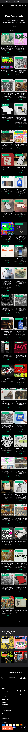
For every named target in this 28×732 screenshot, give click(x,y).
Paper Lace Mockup (7, 449)
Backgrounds (7, 217)
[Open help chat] (24, 728)
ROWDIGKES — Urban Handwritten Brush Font (21, 380)
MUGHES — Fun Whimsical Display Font (7, 472)
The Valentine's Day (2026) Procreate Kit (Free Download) (7, 48)
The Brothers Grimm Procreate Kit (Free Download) (7, 565)
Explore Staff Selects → (8, 633)
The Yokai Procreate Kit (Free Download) (21, 518)
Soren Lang (5, 191)
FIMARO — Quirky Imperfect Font (20, 47)
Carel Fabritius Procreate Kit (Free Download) (7, 403)
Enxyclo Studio (21, 49)
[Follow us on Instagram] (24, 691)
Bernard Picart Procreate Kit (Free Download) (7, 588)
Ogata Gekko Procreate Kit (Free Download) (20, 282)
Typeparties (8, 544)
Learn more (19, 1)
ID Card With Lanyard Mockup (7, 355)
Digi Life (5, 50)
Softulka (19, 451)
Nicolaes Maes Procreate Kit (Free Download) (7, 333)
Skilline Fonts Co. (8, 169)
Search (4, 694)
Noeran (7, 258)
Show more (14, 26)
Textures (10, 50)
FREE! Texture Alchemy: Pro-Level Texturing (21, 565)
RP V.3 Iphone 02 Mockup (7, 214)
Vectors (24, 451)
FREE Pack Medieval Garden (21, 449)
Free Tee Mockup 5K (7, 117)
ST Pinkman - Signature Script (21, 237)
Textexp (19, 567)
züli (5, 118)
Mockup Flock (21, 169)
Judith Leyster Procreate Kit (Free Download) (20, 95)
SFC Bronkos (7, 167)
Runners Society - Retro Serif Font (7, 542)
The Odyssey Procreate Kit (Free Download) (7, 519)
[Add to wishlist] (11, 34)
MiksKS (5, 450)
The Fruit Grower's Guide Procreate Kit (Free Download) (21, 496)
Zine (21, 213)
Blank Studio (19, 261)
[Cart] (25, 5)
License (4, 707)
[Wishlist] (20, 5)
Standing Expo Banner (20, 259)
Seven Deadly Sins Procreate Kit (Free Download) (7, 95)
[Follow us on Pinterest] (17, 694)
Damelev (8, 260)
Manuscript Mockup (21, 610)
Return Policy (5, 699)
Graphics (10, 72)
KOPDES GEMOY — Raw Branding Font (7, 237)
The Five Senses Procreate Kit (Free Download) (20, 71)
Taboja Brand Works (21, 123)
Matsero (5, 72)
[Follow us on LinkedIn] (21, 694)
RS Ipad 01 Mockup (21, 167)
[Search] (5, 5)
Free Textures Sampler (7, 379)
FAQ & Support (6, 691)
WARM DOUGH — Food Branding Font (21, 145)
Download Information (5, 703)
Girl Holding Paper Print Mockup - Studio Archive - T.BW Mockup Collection (7, 283)
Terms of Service (6, 710)
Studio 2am (19, 214)
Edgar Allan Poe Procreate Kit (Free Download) (7, 309)
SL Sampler (7, 189)
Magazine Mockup (20, 541)
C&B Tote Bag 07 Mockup (21, 190)
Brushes (24, 74)
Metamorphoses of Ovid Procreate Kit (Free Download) (7, 427)
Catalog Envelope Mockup (21, 588)
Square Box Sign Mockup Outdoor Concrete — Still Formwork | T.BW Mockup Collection (20, 120)
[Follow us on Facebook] (17, 691)
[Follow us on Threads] (21, 691)
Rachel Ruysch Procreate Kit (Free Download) (7, 145)
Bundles (11, 191)
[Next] (19, 621)
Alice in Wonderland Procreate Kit (7, 611)
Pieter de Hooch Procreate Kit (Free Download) (20, 403)
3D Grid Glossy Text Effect (7, 71)
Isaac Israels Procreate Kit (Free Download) (20, 472)
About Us (4, 696)
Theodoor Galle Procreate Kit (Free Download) (20, 309)
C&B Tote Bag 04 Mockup (21, 332)
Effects (24, 214)
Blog (3, 713)
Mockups (9, 118)
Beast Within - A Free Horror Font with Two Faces (21, 356)
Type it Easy (21, 239)
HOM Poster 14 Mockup (7, 495)
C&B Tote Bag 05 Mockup (21, 426)
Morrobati (5, 357)
